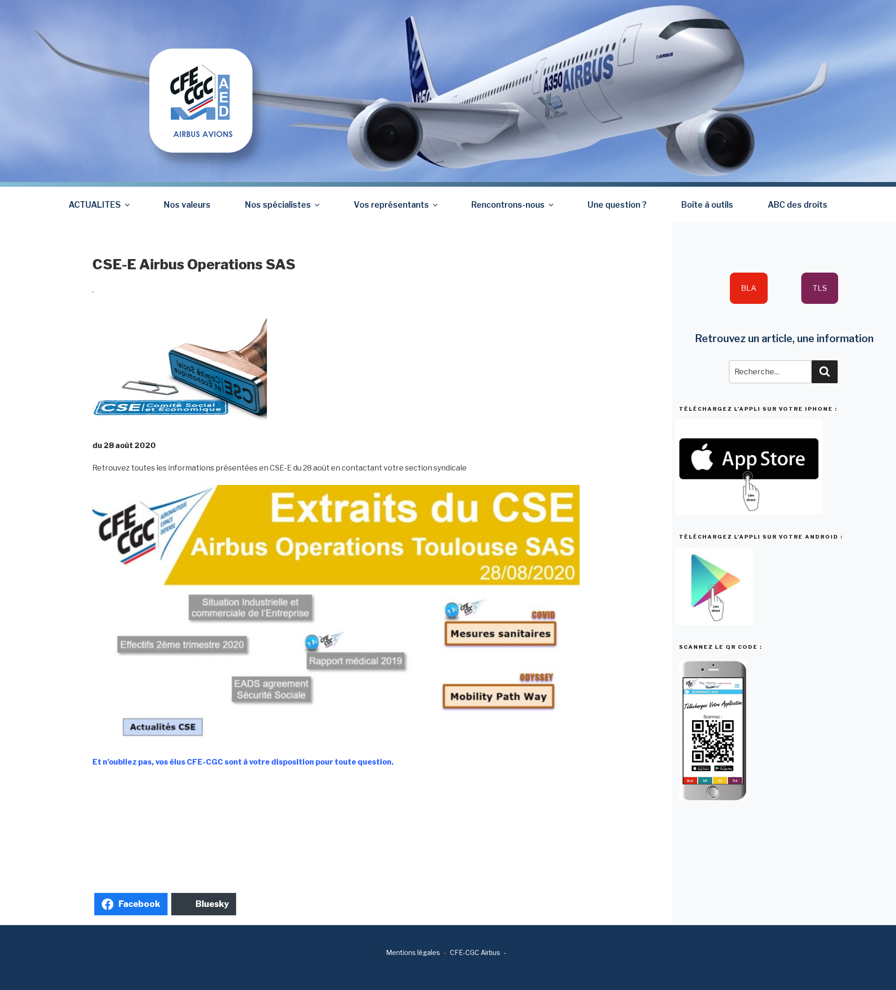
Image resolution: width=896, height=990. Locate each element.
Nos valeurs (187, 205)
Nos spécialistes (278, 205)
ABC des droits (797, 205)
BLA (748, 288)
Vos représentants (391, 205)
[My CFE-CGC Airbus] (200, 75)
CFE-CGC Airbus (475, 952)
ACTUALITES (95, 205)
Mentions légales (413, 952)
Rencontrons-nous (508, 205)
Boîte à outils (707, 205)
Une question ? (617, 205)
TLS (819, 288)
